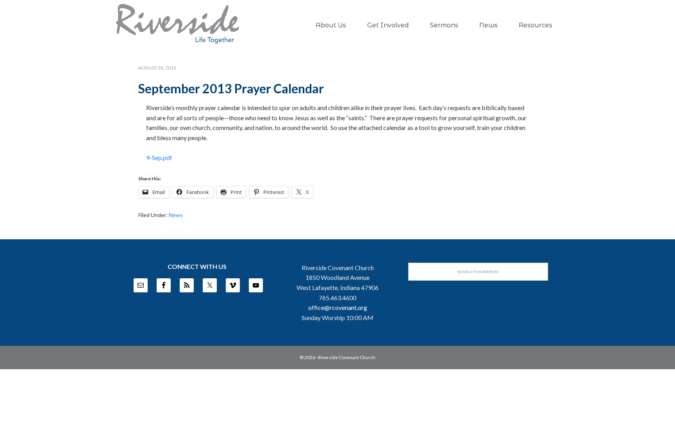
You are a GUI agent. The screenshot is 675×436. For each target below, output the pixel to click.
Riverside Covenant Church (346, 357)
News (176, 215)
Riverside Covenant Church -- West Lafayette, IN (177, 23)
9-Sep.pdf (159, 157)
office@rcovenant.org (337, 307)
